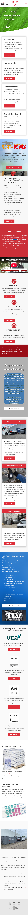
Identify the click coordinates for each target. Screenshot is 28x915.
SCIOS (24, 887)
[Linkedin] (13, 2)
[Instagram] (17, 2)
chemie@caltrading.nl (8, 773)
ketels (15, 239)
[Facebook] (15, 5)
